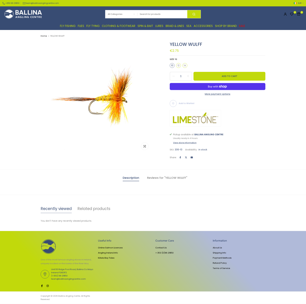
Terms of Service (221, 268)
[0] (292, 14)
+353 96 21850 (12, 3)
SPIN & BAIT (145, 26)
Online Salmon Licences (110, 247)
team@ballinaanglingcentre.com (42, 3)
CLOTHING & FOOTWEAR (118, 26)
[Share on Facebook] (180, 157)
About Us (217, 247)
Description (131, 178)
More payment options (217, 94)
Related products (93, 208)
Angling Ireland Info (108, 252)
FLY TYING (93, 26)
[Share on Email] (191, 157)
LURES (159, 26)
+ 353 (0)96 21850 (164, 252)
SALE (242, 26)
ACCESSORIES (203, 26)
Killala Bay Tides (106, 257)
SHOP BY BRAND (226, 26)
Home (44, 36)
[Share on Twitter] (186, 157)
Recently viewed (56, 208)
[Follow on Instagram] (47, 286)
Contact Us (161, 247)
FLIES (81, 26)
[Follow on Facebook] (42, 286)
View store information (185, 142)
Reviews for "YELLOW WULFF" (167, 178)
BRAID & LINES (175, 26)
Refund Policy (220, 262)
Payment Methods (222, 257)
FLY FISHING (68, 26)
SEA (188, 26)
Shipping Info (219, 252)
